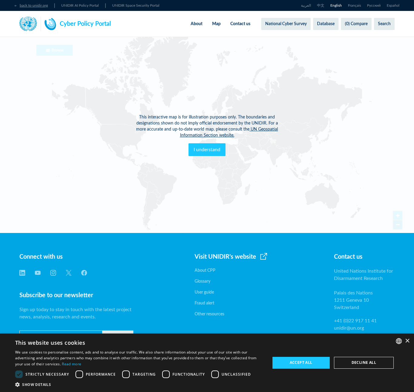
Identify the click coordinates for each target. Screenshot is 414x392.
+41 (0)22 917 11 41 (355, 320)
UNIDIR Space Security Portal (135, 5)
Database (326, 24)
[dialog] (207, 363)
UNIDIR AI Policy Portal (80, 5)
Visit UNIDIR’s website (225, 257)
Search (384, 24)
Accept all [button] (301, 362)
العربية (306, 5)
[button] (138, 384)
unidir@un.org (349, 328)
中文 (320, 5)
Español (393, 5)
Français (354, 5)
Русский (374, 5)
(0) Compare (356, 24)
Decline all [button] (364, 362)
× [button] (407, 341)
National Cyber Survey (286, 24)
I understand (207, 149)
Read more (71, 364)
